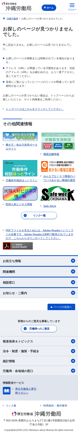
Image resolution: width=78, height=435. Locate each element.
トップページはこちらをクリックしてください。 (35, 109)
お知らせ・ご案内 (15, 293)
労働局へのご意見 (39, 328)
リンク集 (11, 405)
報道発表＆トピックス (18, 341)
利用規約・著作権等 (55, 405)
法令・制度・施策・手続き (21, 351)
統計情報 (9, 361)
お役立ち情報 (12, 261)
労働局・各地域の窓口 (18, 371)
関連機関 (9, 271)
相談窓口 (9, 282)
